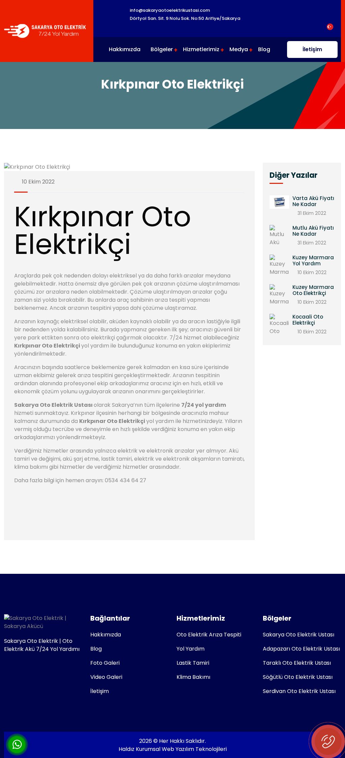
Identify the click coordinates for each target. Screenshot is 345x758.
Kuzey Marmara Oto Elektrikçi (313, 290)
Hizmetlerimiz (201, 49)
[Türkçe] (330, 26)
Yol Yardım (191, 649)
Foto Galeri (105, 663)
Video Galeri (106, 677)
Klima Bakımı (193, 677)
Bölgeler (162, 49)
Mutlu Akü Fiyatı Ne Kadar (313, 230)
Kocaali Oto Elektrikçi (307, 319)
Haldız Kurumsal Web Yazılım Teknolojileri (173, 749)
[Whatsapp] (16, 744)
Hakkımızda (124, 49)
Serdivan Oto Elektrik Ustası (299, 691)
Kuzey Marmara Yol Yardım (313, 260)
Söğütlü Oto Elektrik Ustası (298, 677)
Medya (238, 49)
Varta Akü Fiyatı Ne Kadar (313, 201)
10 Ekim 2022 (38, 182)
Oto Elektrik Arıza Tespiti (209, 634)
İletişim (312, 49)
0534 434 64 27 (125, 480)
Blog (264, 49)
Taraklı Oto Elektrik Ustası (297, 663)
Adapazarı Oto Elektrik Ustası (301, 649)
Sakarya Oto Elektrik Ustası (298, 634)
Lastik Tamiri (193, 663)
